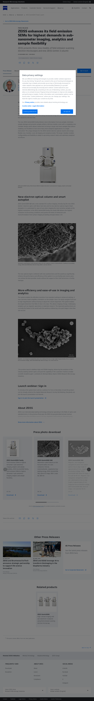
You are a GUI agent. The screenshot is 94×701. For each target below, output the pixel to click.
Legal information (38, 106)
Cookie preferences (30, 111)
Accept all (67, 111)
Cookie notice (26, 106)
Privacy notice (29, 102)
